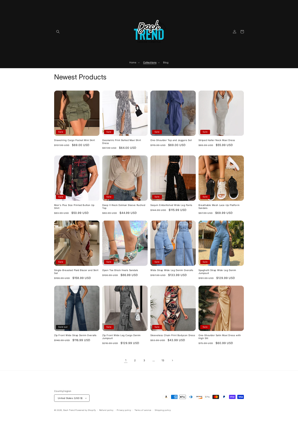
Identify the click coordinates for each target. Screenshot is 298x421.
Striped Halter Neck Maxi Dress (216, 140)
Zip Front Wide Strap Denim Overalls (75, 335)
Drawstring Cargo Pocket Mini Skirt (74, 140)
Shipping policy (163, 410)
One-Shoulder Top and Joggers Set (171, 140)
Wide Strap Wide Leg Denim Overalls (171, 270)
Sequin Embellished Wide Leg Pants (171, 205)
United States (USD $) (70, 398)
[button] (58, 31)
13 (163, 360)
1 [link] (125, 360)
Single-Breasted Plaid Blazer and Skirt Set (76, 271)
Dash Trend (69, 410)
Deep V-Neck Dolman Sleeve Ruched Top (123, 206)
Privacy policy (124, 410)
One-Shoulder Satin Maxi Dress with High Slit (219, 337)
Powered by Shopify (85, 410)
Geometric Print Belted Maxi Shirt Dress (121, 141)
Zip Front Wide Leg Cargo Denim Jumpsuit (121, 337)
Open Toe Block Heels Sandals (120, 270)
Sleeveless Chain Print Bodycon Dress (172, 335)
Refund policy (106, 410)
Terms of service (143, 410)
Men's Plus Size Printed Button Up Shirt (74, 206)
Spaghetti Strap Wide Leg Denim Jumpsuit (217, 271)
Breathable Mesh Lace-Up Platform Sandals (218, 206)
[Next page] (172, 360)
